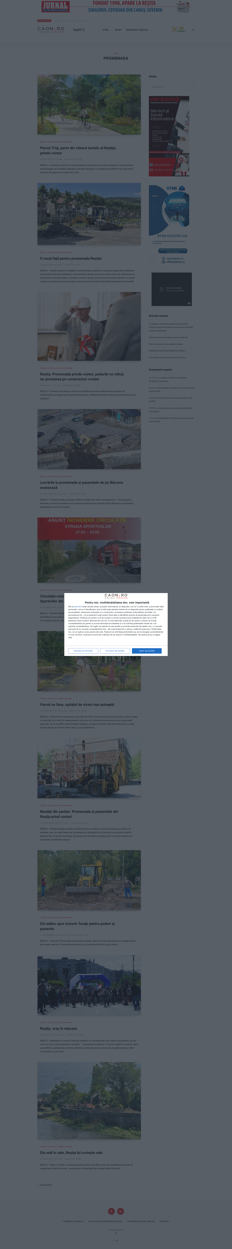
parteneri (77, 606)
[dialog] (116, 624)
